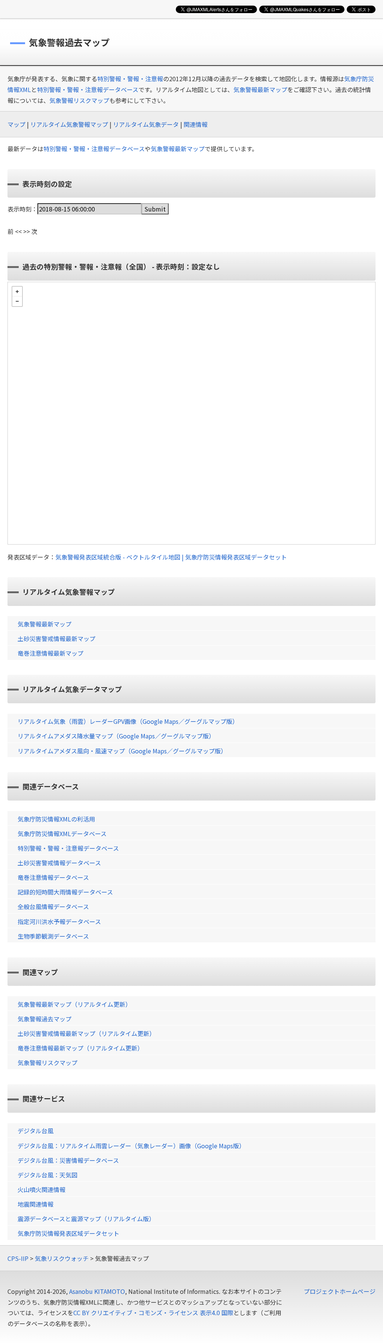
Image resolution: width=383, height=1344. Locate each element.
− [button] (17, 301)
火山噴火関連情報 (41, 1189)
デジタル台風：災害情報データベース (68, 1160)
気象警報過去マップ (44, 1018)
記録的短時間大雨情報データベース (65, 891)
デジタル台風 (35, 1130)
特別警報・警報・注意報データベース (87, 89)
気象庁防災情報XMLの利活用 (56, 818)
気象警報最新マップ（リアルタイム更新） (74, 1004)
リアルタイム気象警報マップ (69, 124)
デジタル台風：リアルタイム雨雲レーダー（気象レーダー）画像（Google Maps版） (131, 1145)
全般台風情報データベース (53, 906)
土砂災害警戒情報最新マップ (56, 638)
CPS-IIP (17, 1258)
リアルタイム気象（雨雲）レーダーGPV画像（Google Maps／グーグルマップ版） (128, 721)
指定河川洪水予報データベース (59, 921)
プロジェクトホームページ (340, 1291)
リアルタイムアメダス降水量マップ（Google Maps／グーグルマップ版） (116, 735)
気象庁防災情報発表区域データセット (68, 1233)
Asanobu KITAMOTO (97, 1291)
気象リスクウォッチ (62, 1258)
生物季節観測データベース (53, 936)
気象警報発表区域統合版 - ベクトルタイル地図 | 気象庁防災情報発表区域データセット (171, 556)
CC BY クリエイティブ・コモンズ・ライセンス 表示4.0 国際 (153, 1312)
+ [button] (17, 291)
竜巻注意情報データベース (53, 877)
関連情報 (196, 124)
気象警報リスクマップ (79, 100)
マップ (16, 124)
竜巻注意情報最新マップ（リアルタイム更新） (80, 1047)
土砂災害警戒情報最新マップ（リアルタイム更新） (86, 1033)
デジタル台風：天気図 (47, 1174)
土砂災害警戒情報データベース (59, 862)
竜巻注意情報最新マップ (50, 653)
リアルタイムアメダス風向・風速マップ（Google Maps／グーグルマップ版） (122, 750)
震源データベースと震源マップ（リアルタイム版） (86, 1218)
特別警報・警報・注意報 (130, 78)
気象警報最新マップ (260, 89)
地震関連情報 (35, 1204)
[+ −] (191, 413)
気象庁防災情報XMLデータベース (62, 833)
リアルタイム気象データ (146, 124)
